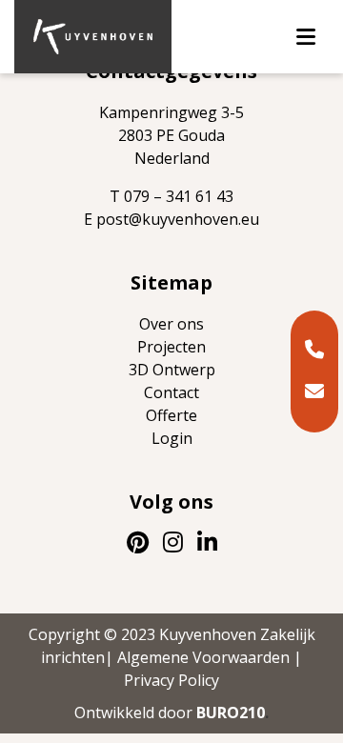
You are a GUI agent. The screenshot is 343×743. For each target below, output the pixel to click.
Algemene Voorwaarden (203, 657)
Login (171, 438)
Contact (171, 392)
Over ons (171, 323)
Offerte (171, 415)
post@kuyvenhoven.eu (177, 219)
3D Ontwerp (172, 369)
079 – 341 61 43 (178, 196)
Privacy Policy (171, 680)
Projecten (171, 346)
